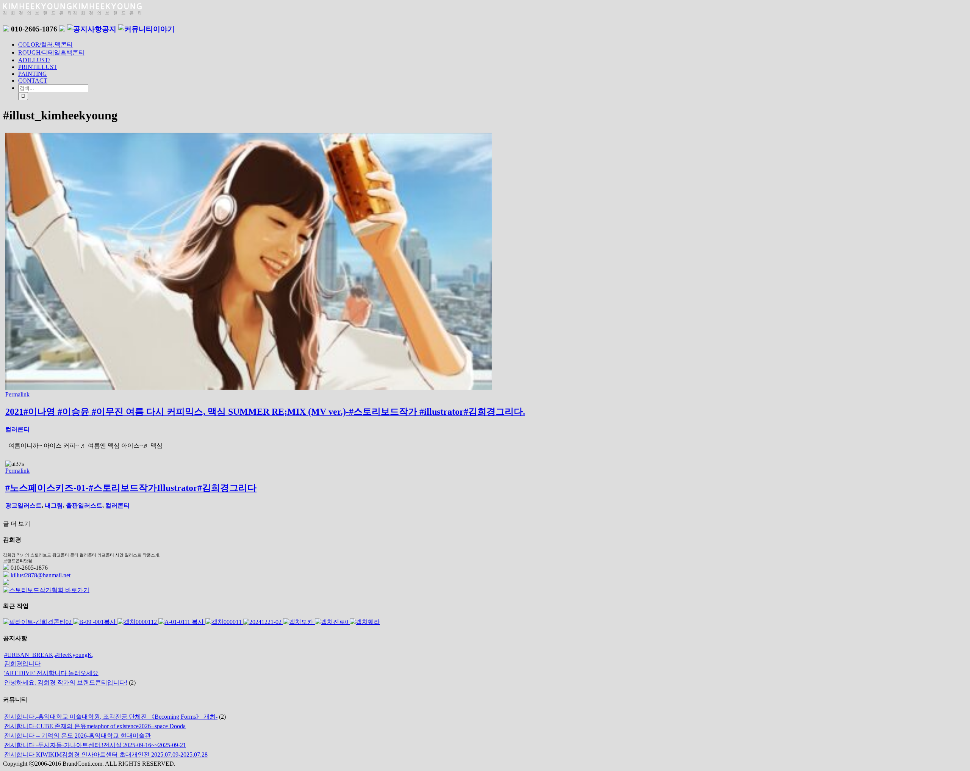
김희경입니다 (22, 663)
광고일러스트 (23, 505)
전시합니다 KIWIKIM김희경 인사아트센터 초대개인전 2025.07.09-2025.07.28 (106, 754)
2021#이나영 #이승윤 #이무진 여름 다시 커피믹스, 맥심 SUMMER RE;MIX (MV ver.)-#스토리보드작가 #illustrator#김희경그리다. (265, 412)
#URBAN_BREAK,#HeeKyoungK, (49, 655)
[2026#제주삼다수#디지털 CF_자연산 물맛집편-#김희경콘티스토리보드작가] (95, 622)
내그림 (54, 505)
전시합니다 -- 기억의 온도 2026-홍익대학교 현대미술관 (77, 735)
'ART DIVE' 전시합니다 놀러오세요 (51, 673)
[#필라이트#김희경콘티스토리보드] (38, 622)
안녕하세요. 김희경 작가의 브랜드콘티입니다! (65, 682)
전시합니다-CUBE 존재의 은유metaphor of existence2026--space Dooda (95, 726)
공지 (109, 29)
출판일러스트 (84, 505)
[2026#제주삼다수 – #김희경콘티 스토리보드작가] (181, 622)
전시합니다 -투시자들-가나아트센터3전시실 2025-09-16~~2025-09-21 (95, 745)
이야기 (164, 29)
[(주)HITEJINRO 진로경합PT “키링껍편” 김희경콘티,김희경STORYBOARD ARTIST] (332, 622)
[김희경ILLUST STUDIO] (263, 622)
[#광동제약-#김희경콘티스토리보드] (137, 622)
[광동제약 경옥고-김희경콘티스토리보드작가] (224, 622)
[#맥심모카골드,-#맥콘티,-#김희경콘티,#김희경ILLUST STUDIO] (299, 622)
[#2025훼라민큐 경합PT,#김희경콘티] (365, 622)
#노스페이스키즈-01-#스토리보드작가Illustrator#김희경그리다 (131, 488)
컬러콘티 (17, 429)
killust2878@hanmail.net (40, 575)
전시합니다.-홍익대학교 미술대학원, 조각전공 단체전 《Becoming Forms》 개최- (110, 716)
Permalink (17, 394)
